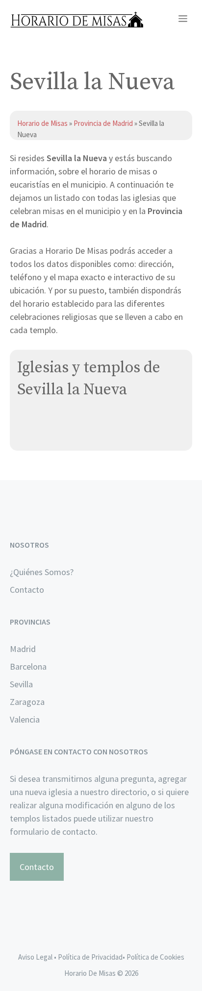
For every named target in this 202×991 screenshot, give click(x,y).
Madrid (23, 648)
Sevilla (21, 684)
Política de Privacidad (90, 957)
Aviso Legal (35, 957)
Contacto (27, 589)
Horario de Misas (43, 123)
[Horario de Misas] (77, 19)
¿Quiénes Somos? (42, 572)
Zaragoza (27, 701)
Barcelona (28, 666)
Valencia (25, 719)
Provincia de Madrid (103, 123)
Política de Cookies (155, 957)
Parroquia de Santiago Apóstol (74, 422)
